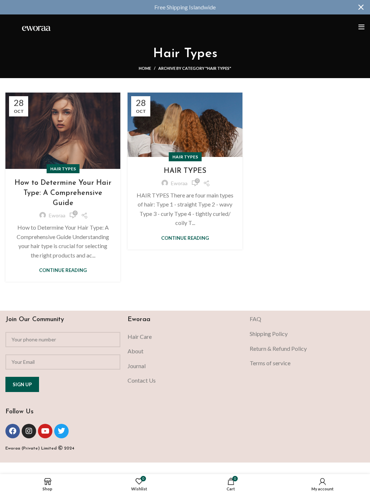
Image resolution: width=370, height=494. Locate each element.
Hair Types (63, 168)
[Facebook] (12, 431)
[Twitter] (61, 431)
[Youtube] (45, 431)
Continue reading (63, 270)
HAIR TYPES (185, 171)
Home (145, 68)
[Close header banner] (361, 7)
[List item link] (185, 336)
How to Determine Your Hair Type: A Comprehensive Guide (62, 193)
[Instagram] (29, 431)
